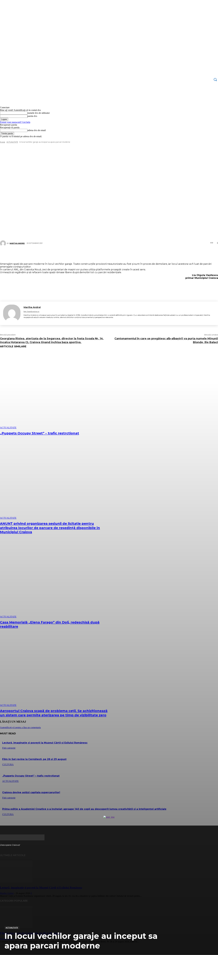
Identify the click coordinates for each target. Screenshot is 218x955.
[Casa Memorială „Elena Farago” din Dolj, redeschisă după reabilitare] (55, 579)
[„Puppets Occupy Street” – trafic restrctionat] (55, 390)
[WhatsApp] (115, 253)
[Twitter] (98, 253)
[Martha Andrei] (11, 313)
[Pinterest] (106, 253)
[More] (126, 253)
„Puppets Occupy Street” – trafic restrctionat (39, 433)
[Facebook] (89, 253)
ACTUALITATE (12, 928)
